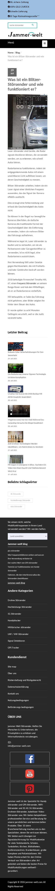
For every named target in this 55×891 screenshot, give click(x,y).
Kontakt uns (13, 694)
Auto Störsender (16, 507)
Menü (11, 42)
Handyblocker (14, 621)
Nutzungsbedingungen (18, 700)
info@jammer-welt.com (19, 746)
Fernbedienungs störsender (20, 500)
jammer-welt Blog (16, 583)
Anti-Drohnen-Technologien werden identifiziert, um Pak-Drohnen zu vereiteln (25, 445)
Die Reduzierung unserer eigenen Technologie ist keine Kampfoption (27, 376)
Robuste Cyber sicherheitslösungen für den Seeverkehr (25, 354)
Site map (12, 667)
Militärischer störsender (19, 627)
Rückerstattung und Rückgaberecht (24, 680)
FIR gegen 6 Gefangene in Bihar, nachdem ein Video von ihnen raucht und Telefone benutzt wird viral (27, 468)
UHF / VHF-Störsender (18, 634)
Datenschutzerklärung (18, 687)
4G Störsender (16, 494)
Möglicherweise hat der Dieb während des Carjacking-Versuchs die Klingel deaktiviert (26, 421)
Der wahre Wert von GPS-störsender (23, 563)
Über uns (12, 673)
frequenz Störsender (26, 283)
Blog (18, 53)
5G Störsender (14, 614)
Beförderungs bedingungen (21, 707)
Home (10, 53)
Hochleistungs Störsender (20, 607)
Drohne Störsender (17, 600)
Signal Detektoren (16, 641)
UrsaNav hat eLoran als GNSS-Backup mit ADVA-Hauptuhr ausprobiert (25, 395)
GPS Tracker (13, 648)
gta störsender (14, 551)
